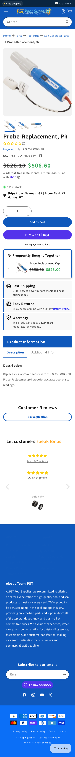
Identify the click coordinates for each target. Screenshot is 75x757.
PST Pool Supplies (41, 742)
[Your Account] (62, 11)
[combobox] (37, 21)
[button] (69, 11)
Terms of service (57, 731)
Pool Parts (33, 35)
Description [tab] (15, 352)
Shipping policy (26, 737)
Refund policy (38, 731)
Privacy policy (20, 731)
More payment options (37, 244)
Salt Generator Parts (56, 35)
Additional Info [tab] (42, 352)
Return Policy (61, 309)
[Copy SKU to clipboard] (41, 155)
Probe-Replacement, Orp (44, 263)
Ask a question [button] (38, 417)
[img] (37, 455)
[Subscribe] (64, 674)
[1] (10, 126)
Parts (19, 35)
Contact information (49, 737)
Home (7, 35)
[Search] (67, 21)
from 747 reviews (37, 461)
